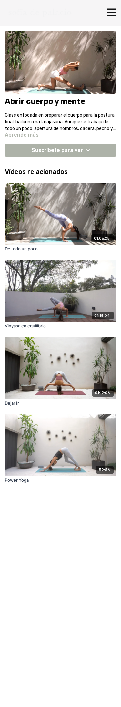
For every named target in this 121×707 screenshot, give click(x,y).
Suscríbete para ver (57, 150)
